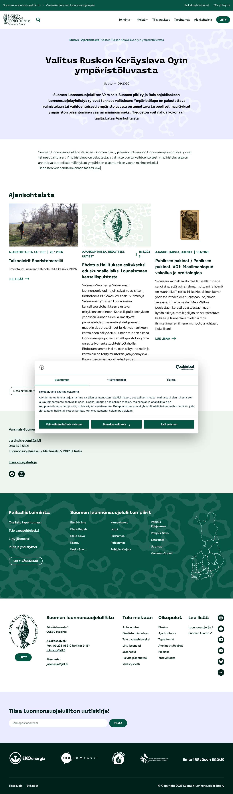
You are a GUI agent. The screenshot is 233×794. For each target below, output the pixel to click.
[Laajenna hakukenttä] (38, 19)
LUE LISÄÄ (16, 279)
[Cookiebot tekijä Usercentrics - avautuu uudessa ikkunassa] (178, 367)
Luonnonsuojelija (199, 627)
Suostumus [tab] (62, 379)
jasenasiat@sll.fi (57, 664)
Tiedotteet (116, 251)
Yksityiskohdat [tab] (116, 379)
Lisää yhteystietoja (23, 462)
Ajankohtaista (90, 40)
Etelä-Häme (78, 522)
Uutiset (40, 252)
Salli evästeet (169, 424)
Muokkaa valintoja (114, 424)
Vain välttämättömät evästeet (64, 424)
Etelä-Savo (77, 536)
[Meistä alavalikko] (147, 20)
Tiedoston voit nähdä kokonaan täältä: (65, 168)
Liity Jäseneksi (25, 561)
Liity (223, 19)
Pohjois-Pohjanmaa (158, 524)
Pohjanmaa (117, 542)
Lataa (96, 168)
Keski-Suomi (78, 549)
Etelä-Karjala (78, 529)
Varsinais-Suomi (161, 553)
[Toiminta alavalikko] (132, 20)
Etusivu (74, 40)
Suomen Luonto (198, 633)
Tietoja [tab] (171, 379)
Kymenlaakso (119, 522)
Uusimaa (156, 546)
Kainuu (74, 542)
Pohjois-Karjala (120, 549)
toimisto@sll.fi (55, 650)
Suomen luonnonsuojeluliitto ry (203, 785)
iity (23, 657)
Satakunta (157, 539)
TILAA (118, 723)
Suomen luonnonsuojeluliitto (21, 5)
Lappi (114, 529)
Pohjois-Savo (160, 533)
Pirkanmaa (117, 536)
